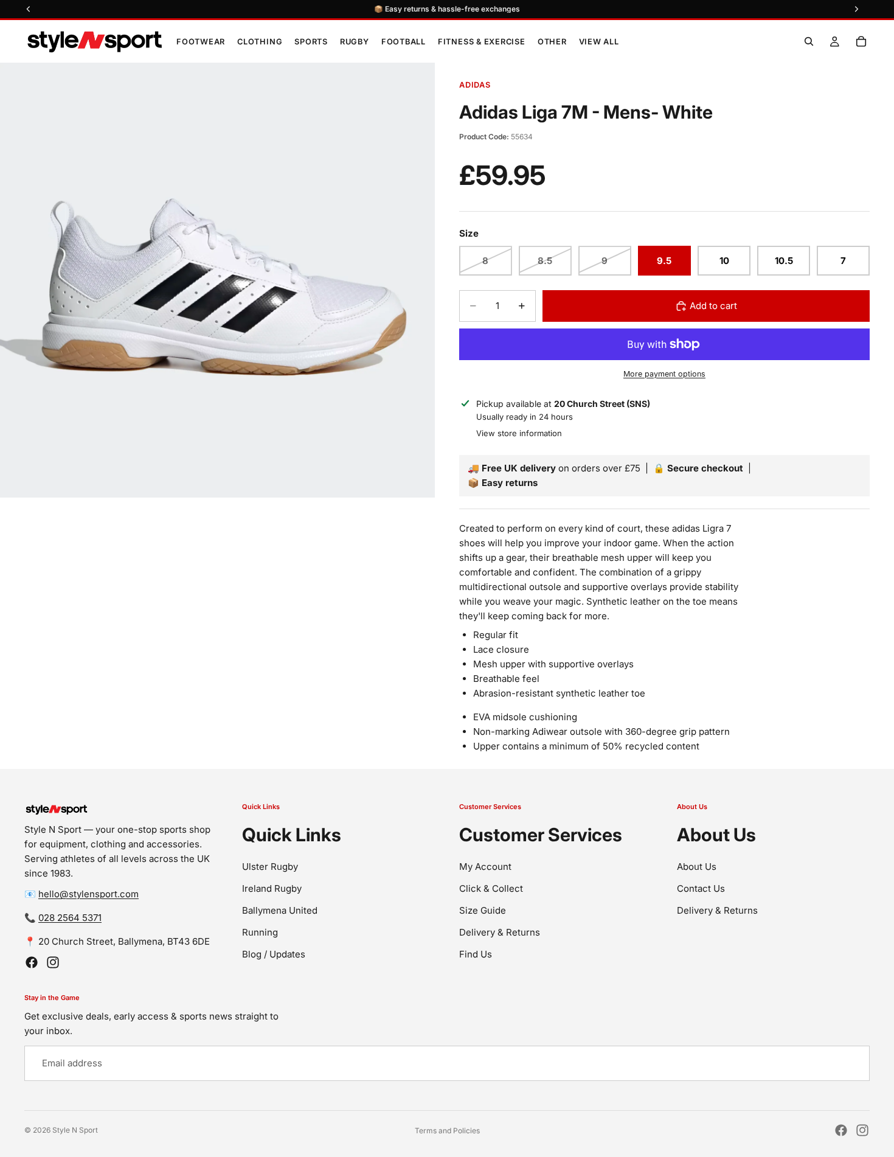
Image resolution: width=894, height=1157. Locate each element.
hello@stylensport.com (88, 894)
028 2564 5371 (70, 917)
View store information (519, 433)
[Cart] (861, 41)
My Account (485, 866)
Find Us (475, 953)
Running (260, 931)
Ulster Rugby (270, 866)
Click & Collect (491, 888)
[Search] (808, 41)
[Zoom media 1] (217, 280)
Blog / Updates (273, 953)
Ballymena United (279, 910)
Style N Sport (75, 1129)
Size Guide (482, 910)
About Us (696, 866)
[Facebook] (31, 962)
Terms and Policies (447, 1130)
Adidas (475, 84)
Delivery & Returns (499, 931)
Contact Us (701, 888)
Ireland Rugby (272, 888)
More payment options (664, 373)
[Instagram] (53, 962)
